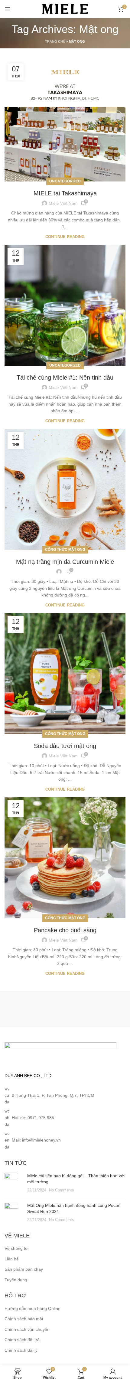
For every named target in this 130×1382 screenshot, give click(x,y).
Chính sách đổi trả (22, 1339)
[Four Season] (95, 1009)
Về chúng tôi (16, 1248)
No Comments (61, 1190)
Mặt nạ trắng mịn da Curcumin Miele (65, 561)
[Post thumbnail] (14, 1183)
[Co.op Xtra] (35, 1009)
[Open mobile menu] (8, 9)
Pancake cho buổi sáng (65, 930)
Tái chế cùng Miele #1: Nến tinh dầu (65, 377)
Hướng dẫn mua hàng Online (32, 1308)
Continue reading (65, 237)
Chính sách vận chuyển (27, 1329)
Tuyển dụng (16, 1279)
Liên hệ (12, 1258)
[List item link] (65, 1118)
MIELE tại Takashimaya (65, 193)
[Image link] (60, 1053)
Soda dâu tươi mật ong (65, 746)
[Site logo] (65, 8)
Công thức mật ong (65, 549)
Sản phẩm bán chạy (24, 1269)
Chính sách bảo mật (24, 1318)
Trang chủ (55, 41)
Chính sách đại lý (21, 1350)
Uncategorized (65, 181)
